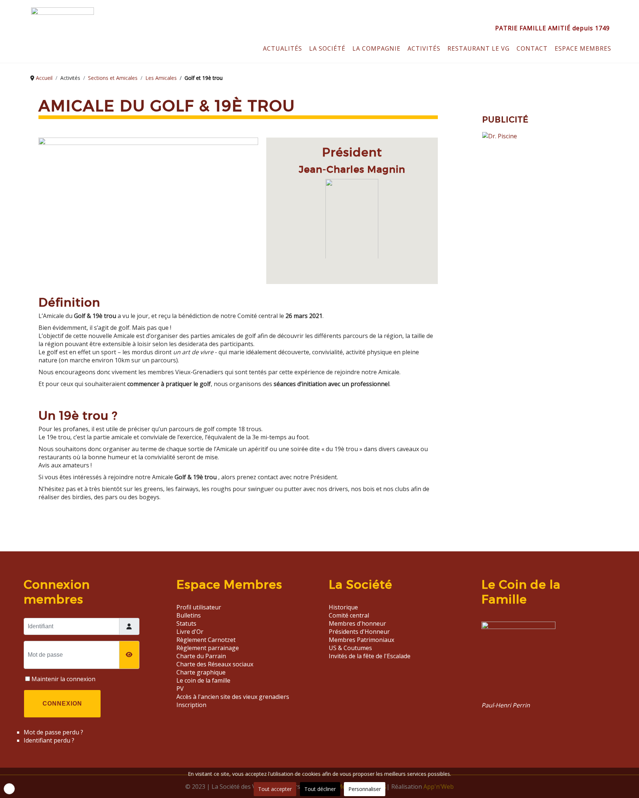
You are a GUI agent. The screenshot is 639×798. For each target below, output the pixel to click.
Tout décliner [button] (320, 788)
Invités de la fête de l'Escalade (369, 656)
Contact (532, 48)
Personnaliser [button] (364, 788)
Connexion (62, 703)
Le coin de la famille (203, 680)
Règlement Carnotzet (206, 640)
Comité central (349, 615)
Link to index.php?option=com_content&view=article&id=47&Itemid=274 (539, 664)
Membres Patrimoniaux (361, 640)
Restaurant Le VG (478, 48)
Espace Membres (583, 48)
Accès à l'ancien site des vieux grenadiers (232, 697)
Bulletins (188, 615)
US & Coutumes (350, 648)
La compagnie (376, 48)
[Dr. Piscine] (499, 136)
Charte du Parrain (201, 656)
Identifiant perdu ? (49, 740)
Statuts (186, 623)
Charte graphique (201, 672)
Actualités (282, 48)
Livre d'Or (189, 632)
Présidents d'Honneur (359, 632)
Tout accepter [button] (275, 788)
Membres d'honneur (357, 623)
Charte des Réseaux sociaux (214, 664)
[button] (9, 788)
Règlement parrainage (207, 648)
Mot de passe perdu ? (53, 732)
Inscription (191, 705)
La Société (327, 48)
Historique (343, 607)
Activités (424, 48)
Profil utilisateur (198, 607)
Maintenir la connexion (63, 679)
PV (180, 688)
